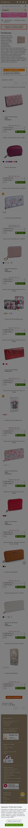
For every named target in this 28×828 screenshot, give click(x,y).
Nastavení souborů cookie (14, 821)
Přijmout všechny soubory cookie (14, 825)
